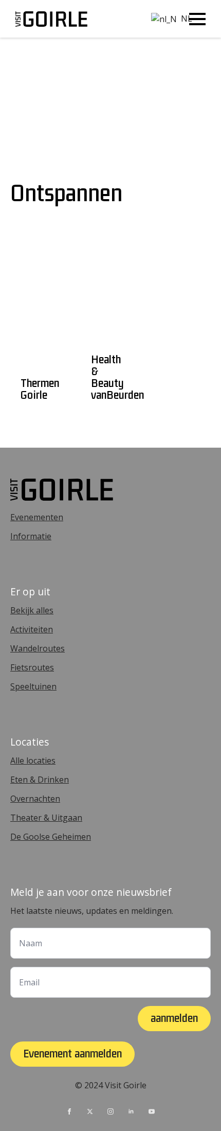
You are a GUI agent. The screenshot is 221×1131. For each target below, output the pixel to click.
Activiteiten (31, 629)
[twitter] (90, 1111)
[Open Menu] (197, 19)
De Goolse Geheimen (50, 836)
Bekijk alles (31, 610)
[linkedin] (131, 1111)
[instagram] (110, 1111)
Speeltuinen (33, 686)
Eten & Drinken (39, 779)
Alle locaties (33, 760)
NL (164, 19)
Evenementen (36, 517)
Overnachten (35, 798)
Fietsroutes (32, 667)
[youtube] (151, 1111)
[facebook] (69, 1111)
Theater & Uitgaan (46, 817)
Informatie (30, 536)
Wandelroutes (37, 648)
